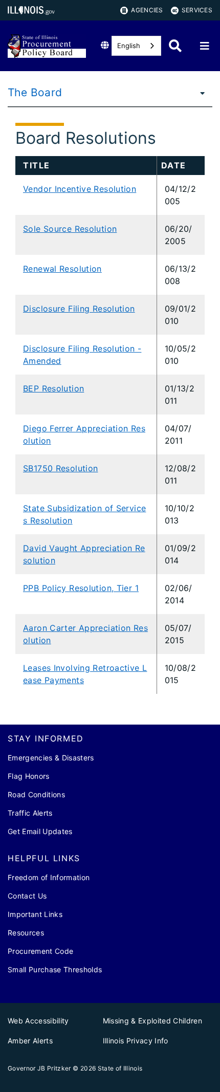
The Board (35, 92)
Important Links (35, 914)
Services (197, 10)
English (128, 45)
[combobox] (136, 46)
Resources (26, 932)
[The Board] (199, 93)
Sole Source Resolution (70, 229)
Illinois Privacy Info (135, 1040)
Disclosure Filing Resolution (79, 308)
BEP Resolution (53, 388)
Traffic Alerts (30, 813)
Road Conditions (36, 794)
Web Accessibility (38, 1020)
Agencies (147, 10)
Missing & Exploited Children (153, 1020)
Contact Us (27, 895)
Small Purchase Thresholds (55, 969)
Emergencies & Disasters (51, 757)
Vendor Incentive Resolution (79, 189)
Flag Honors (29, 776)
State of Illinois (120, 1068)
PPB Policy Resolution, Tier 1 (81, 588)
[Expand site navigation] (204, 46)
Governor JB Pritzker (39, 1068)
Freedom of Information (49, 877)
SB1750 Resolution (60, 468)
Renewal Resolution (62, 269)
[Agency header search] (175, 45)
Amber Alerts (30, 1040)
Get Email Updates (40, 831)
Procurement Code (40, 951)
